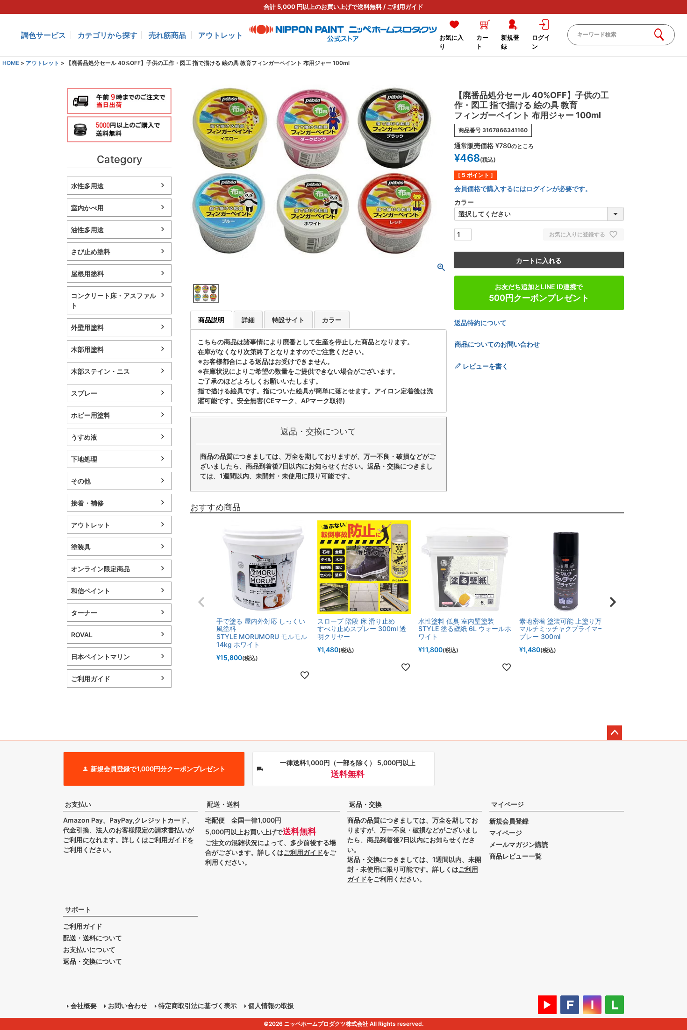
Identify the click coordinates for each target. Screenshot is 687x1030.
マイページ (507, 804)
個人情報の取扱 (271, 1005)
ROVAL (82, 635)
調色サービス (43, 35)
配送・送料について (92, 938)
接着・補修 (87, 503)
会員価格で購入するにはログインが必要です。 (523, 188)
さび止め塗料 (90, 252)
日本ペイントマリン (100, 657)
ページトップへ (614, 732)
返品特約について (480, 323)
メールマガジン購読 (518, 844)
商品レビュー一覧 (515, 856)
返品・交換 (365, 804)
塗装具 (81, 547)
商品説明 (211, 320)
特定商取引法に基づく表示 (197, 1005)
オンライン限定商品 (100, 569)
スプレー (84, 393)
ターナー (84, 613)
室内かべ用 (87, 208)
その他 (81, 481)
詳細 (248, 320)
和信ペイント (90, 591)
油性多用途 (87, 230)
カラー (332, 320)
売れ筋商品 (167, 35)
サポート (78, 909)
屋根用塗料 (87, 273)
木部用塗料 (87, 349)
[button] (201, 602)
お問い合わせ (127, 1005)
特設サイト (288, 320)
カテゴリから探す (107, 35)
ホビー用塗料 (90, 415)
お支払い (78, 804)
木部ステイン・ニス (100, 371)
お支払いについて (89, 949)
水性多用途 (87, 186)
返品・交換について (92, 961)
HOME (10, 62)
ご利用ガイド (405, 6)
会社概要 (84, 1005)
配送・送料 (223, 804)
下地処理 (84, 459)
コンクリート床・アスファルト (113, 300)
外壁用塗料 (87, 327)
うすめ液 (84, 437)
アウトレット (220, 35)
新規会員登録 (509, 821)
